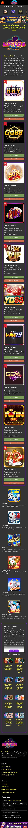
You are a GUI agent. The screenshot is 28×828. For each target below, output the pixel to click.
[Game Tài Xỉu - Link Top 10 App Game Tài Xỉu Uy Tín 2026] (14, 2)
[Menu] (2, 2)
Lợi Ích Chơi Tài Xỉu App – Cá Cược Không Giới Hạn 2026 (19, 704)
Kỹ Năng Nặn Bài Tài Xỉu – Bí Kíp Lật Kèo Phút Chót (8, 667)
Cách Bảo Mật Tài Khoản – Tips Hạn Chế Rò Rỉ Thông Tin (8, 687)
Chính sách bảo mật (8, 792)
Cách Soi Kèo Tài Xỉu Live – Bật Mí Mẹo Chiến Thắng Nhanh (19, 722)
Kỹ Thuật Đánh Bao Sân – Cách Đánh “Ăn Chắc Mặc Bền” (20, 669)
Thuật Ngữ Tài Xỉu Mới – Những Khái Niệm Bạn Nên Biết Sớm (8, 704)
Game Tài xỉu (6, 767)
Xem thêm (13, 651)
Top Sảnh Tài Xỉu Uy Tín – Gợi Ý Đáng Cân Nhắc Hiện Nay (19, 687)
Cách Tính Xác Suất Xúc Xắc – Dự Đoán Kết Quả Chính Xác (8, 722)
